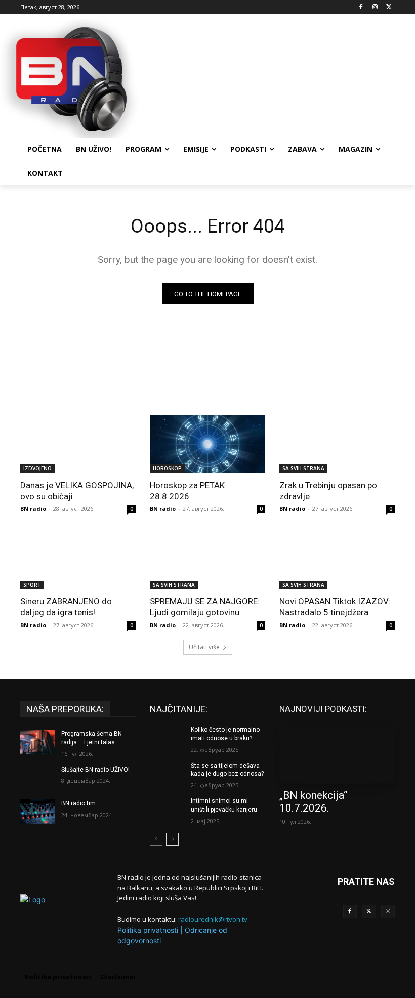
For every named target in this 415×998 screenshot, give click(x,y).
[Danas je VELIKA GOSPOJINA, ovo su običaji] (78, 444)
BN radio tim (78, 803)
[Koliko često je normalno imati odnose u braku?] (167, 738)
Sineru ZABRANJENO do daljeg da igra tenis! (66, 606)
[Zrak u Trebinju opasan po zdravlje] (337, 444)
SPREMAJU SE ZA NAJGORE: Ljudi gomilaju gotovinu (205, 606)
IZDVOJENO (37, 468)
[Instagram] (375, 7)
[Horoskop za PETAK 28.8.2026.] (207, 444)
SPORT (32, 584)
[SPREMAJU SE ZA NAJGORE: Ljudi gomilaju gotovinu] (207, 560)
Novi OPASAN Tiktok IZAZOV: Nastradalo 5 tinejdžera (335, 606)
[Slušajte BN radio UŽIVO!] (37, 778)
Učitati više (204, 647)
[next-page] (172, 839)
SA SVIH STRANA (303, 468)
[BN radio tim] (37, 811)
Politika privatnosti (147, 930)
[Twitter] (369, 912)
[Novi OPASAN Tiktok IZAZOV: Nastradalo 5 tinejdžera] (337, 560)
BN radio (33, 508)
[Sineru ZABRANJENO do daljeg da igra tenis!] (78, 560)
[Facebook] (361, 7)
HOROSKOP (167, 468)
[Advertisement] (276, 77)
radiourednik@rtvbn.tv (212, 919)
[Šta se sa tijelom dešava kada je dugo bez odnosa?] (167, 774)
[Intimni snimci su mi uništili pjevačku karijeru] (167, 809)
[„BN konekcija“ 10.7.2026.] (337, 754)
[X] (389, 7)
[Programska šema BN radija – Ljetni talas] (37, 742)
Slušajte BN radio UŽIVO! (95, 769)
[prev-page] (156, 839)
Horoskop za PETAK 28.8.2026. (187, 490)
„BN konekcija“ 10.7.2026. (313, 801)
